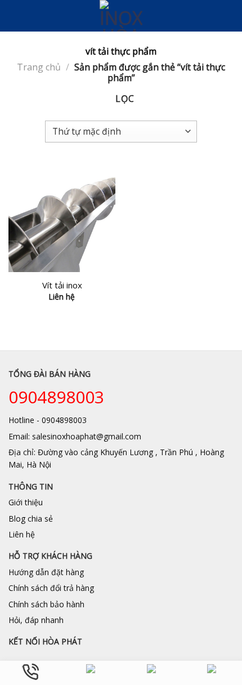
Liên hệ (21, 534)
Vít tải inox (62, 285)
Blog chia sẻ (30, 518)
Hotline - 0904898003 (47, 420)
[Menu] (15, 15)
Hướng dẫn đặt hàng (46, 572)
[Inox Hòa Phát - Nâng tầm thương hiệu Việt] (121, 16)
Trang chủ (39, 67)
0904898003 (56, 396)
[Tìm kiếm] (229, 15)
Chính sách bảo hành (46, 604)
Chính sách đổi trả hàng (51, 587)
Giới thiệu (25, 502)
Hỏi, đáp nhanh (36, 620)
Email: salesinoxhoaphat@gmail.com (74, 436)
